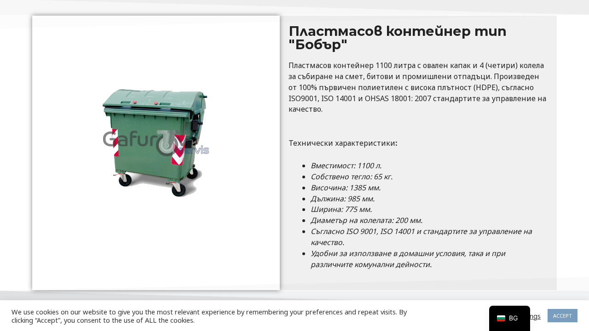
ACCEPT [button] (562, 315)
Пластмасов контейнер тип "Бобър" (398, 37)
